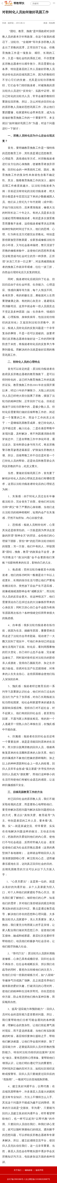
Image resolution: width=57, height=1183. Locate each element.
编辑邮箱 (28, 1170)
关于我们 (17, 1170)
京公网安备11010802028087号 (37, 1179)
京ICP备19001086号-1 (16, 1179)
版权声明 (39, 1170)
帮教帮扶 (19, 3)
